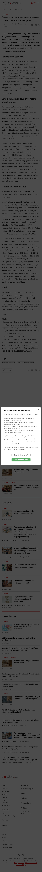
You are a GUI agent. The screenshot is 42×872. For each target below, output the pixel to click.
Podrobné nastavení (21, 455)
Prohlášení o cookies (18, 449)
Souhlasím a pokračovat (21, 459)
